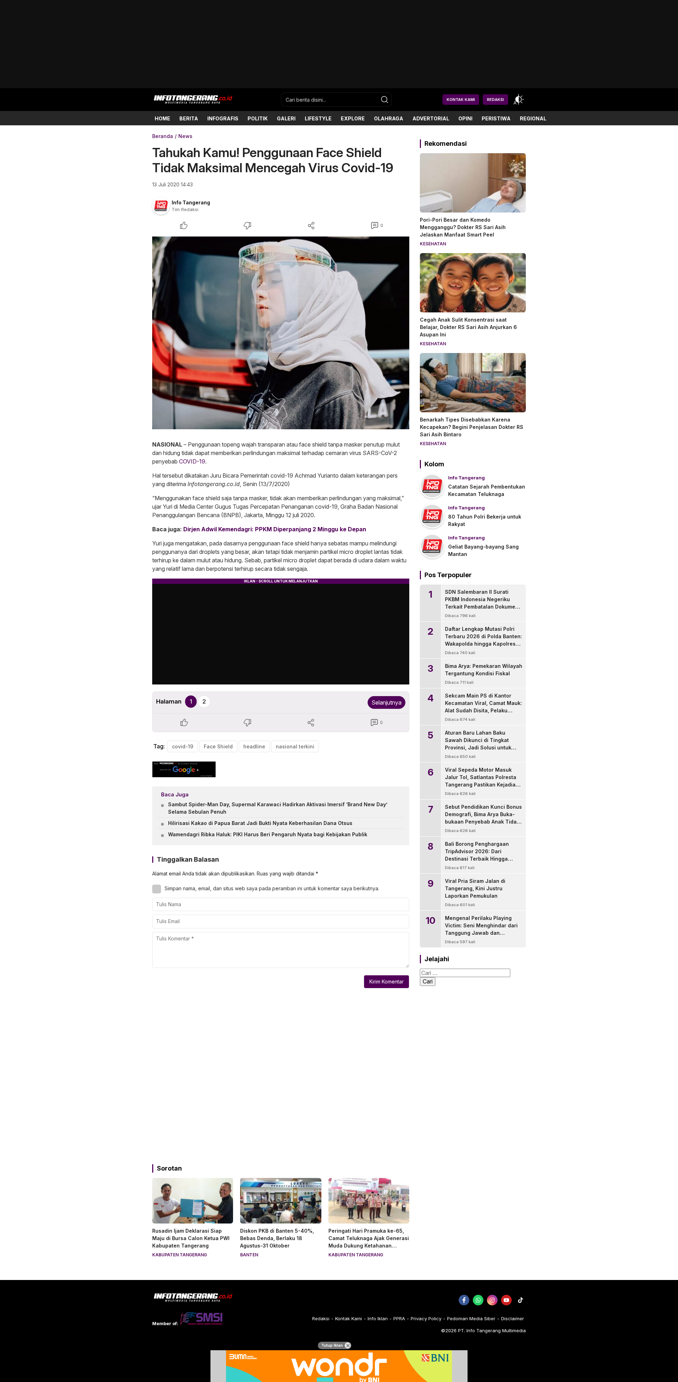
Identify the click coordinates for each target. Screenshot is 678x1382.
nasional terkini (295, 746)
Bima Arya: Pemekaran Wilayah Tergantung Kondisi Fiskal (483, 669)
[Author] (161, 206)
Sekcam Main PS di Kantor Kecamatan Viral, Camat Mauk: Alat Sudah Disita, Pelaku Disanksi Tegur (483, 707)
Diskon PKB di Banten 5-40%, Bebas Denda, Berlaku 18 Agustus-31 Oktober (277, 1238)
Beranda (162, 136)
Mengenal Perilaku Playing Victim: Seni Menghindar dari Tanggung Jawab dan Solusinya (481, 929)
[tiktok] (520, 1300)
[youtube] (506, 1300)
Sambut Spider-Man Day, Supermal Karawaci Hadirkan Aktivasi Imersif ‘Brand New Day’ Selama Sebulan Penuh (277, 808)
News (185, 136)
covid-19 (182, 746)
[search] (384, 99)
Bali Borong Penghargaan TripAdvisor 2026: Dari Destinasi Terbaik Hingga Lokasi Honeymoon (477, 855)
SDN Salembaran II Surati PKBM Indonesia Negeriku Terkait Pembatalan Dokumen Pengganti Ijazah (481, 603)
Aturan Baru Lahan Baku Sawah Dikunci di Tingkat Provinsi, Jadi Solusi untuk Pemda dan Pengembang (478, 744)
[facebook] (464, 1300)
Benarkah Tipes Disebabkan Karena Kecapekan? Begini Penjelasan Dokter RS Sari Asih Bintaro (471, 427)
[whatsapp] (478, 1300)
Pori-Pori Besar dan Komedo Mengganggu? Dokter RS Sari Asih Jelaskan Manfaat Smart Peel (463, 227)
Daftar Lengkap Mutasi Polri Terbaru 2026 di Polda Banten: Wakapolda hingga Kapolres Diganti (483, 640)
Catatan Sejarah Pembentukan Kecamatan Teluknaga (486, 490)
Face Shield (218, 746)
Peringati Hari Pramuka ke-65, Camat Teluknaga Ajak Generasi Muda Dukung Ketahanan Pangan (368, 1242)
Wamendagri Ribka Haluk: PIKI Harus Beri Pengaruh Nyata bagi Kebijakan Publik (267, 834)
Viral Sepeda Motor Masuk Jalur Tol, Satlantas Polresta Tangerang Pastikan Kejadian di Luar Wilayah (482, 781)
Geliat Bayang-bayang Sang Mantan (483, 550)
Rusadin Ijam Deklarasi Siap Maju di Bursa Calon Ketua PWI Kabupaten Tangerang (191, 1238)
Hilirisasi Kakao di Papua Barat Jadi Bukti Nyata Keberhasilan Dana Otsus (260, 823)
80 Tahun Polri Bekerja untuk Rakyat (484, 520)
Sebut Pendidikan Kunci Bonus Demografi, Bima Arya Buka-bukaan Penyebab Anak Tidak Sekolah (483, 818)
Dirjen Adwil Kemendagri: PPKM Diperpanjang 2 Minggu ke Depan (274, 529)
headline (254, 746)
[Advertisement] (339, 85)
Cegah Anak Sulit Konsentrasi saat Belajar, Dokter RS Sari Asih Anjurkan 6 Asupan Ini (468, 327)
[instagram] (492, 1300)
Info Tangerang (191, 202)
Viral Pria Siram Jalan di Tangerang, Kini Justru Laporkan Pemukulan (475, 888)
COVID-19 (192, 461)
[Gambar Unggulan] (280, 333)
